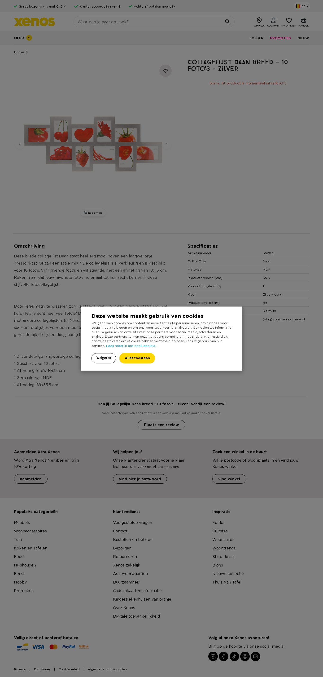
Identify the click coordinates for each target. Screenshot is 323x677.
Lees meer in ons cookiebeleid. (131, 345)
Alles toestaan (137, 358)
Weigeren (103, 358)
